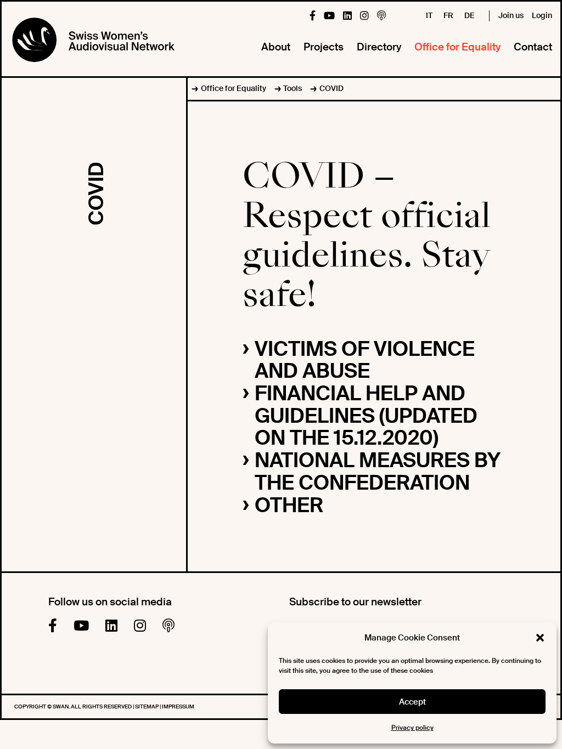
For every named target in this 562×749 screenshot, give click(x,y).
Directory (379, 47)
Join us (511, 15)
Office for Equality (457, 47)
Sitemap (147, 706)
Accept (412, 701)
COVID (331, 88)
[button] (540, 637)
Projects (324, 47)
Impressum (178, 706)
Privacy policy (412, 727)
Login (542, 15)
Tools (292, 88)
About (275, 47)
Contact (533, 47)
